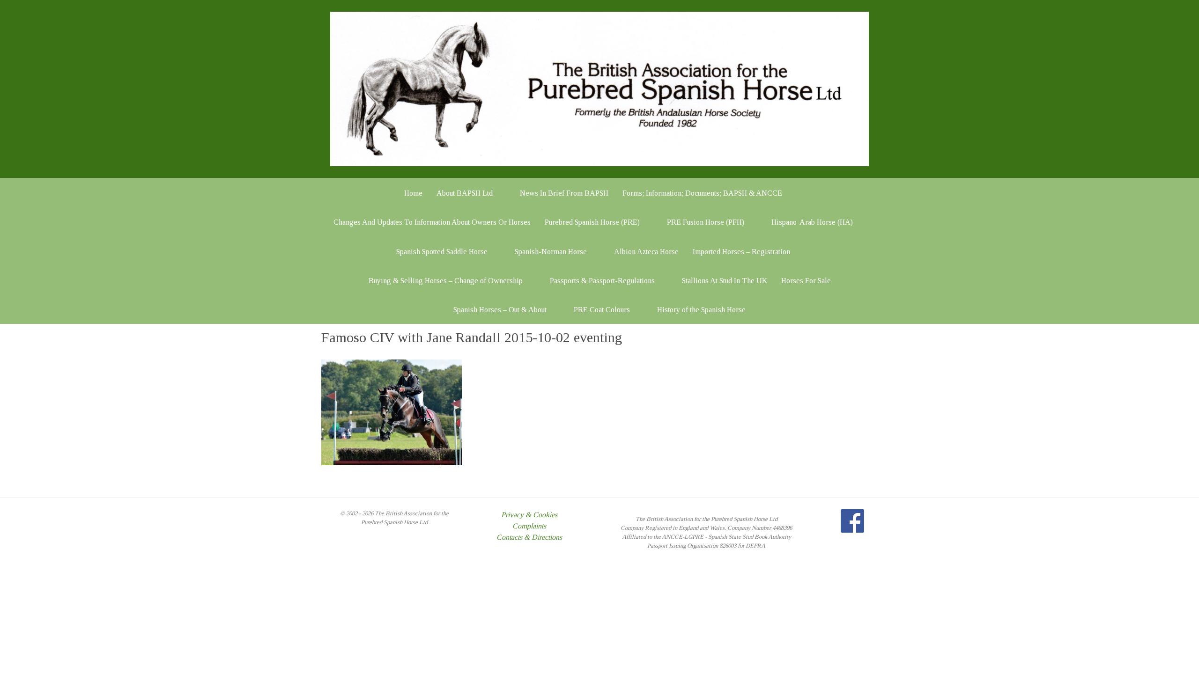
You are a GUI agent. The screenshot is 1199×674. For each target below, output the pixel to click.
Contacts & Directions (529, 537)
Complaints (529, 526)
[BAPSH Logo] (599, 88)
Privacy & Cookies (529, 515)
